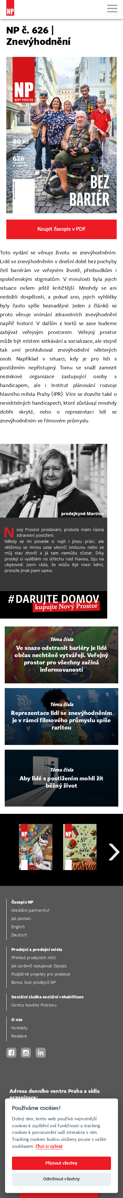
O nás (16, 1020)
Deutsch (19, 935)
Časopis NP (22, 902)
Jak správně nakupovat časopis (39, 966)
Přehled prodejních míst (33, 958)
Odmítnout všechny (61, 1179)
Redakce (19, 1036)
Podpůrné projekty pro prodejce (41, 974)
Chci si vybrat (49, 1146)
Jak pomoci (21, 919)
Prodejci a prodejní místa (36, 950)
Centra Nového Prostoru (34, 1005)
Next (114, 875)
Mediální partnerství (30, 911)
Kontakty (19, 1028)
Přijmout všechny (61, 1163)
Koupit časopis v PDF (61, 229)
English (18, 927)
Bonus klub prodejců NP (33, 983)
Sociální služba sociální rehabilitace (47, 997)
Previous (9, 875)
